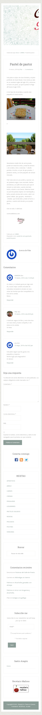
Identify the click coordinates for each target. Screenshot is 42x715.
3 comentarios (29, 69)
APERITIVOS (11, 481)
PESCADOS (10, 522)
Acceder (28, 706)
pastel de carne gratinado (24, 236)
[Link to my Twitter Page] (26, 460)
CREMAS (10, 496)
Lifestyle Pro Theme (23, 704)
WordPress (22, 706)
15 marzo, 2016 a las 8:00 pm (23, 314)
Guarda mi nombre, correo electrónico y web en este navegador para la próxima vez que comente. (19, 436)
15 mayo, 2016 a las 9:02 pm (23, 345)
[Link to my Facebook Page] (16, 460)
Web (4, 423)
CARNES (17, 234)
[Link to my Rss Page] (21, 460)
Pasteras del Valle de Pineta (25, 572)
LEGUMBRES (11, 506)
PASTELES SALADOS (13, 511)
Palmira (9, 583)
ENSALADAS (11, 501)
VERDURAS (10, 532)
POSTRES (10, 527)
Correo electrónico (9, 414)
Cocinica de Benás (21, 9)
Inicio (9, 666)
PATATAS (10, 517)
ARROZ (9, 486)
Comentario (7, 384)
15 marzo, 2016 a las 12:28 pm (24, 278)
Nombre (6, 405)
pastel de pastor (11, 238)
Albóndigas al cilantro (22, 577)
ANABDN (17, 275)
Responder (10, 300)
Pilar (15, 312)
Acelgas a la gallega (19, 598)
